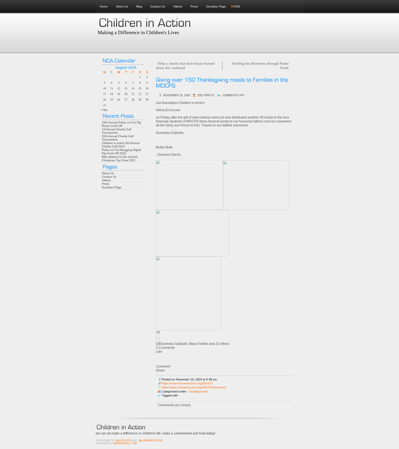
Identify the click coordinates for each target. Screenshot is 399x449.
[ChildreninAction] (145, 22)
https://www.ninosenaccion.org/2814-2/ (187, 383)
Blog (139, 6)
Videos (177, 6)
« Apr (104, 109)
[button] (224, 336)
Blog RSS (125, 440)
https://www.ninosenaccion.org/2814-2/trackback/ (194, 387)
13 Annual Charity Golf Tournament (116, 131)
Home (104, 6)
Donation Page (216, 6)
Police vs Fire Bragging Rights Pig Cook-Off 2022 (121, 151)
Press (194, 6)
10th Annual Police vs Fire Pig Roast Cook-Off (121, 124)
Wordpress (121, 443)
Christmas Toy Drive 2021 (119, 160)
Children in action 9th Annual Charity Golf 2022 (120, 144)
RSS (237, 6)
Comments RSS (152, 440)
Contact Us (157, 6)
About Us (122, 6)
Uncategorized (198, 391)
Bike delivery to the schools (120, 156)
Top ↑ (135, 443)
